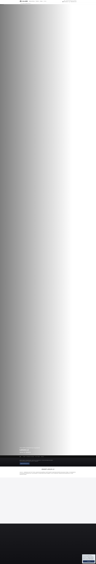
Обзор (24, 456)
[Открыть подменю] (46, 1)
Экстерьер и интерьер (30, 456)
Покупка (42, 456)
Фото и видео (37, 456)
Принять (88, 561)
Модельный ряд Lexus (24, 463)
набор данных (89, 555)
